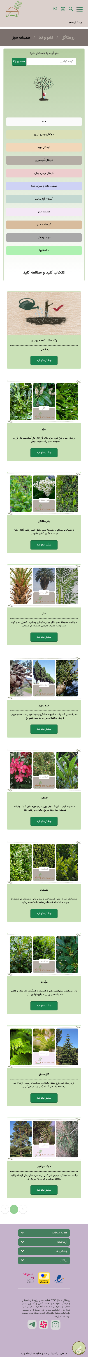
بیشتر (63, 1260)
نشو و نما (46, 37)
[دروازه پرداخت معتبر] (44, 1278)
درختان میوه (43, 147)
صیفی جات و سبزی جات (44, 186)
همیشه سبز (44, 211)
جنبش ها (61, 1251)
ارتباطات (62, 1242)
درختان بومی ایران (44, 134)
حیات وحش (43, 237)
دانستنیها (44, 250)
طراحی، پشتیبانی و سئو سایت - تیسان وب (44, 1353)
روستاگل (68, 37)
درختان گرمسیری (44, 160)
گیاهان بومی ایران (43, 173)
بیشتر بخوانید (44, 360)
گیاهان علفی (44, 224)
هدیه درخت (59, 1232)
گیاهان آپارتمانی (44, 199)
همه (44, 121)
